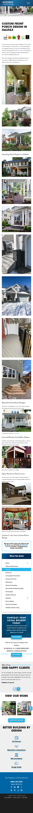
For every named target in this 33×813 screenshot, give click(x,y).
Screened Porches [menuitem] (11, 579)
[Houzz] (11, 790)
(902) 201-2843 (16, 782)
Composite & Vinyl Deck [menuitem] (13, 576)
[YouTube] (18, 787)
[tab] (27, 563)
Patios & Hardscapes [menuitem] (12, 566)
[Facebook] (11, 787)
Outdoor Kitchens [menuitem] (11, 595)
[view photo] (9, 708)
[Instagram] (21, 790)
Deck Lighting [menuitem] (10, 601)
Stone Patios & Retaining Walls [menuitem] (14, 588)
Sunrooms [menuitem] (8, 572)
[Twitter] (21, 787)
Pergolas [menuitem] (8, 598)
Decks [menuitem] (7, 563)
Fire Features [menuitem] (9, 591)
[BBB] (18, 790)
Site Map (24, 797)
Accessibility (8, 797)
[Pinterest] (14, 790)
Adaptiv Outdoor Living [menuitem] (12, 607)
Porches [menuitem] (8, 569)
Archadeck (20, 50)
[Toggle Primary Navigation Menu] (28, 3)
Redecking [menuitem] (9, 582)
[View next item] (18, 688)
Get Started (16, 637)
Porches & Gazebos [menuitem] (11, 585)
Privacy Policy (17, 797)
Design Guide (16, 767)
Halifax (29, 44)
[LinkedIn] (14, 787)
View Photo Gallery (16, 720)
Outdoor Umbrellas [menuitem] (11, 604)
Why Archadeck (16, 758)
